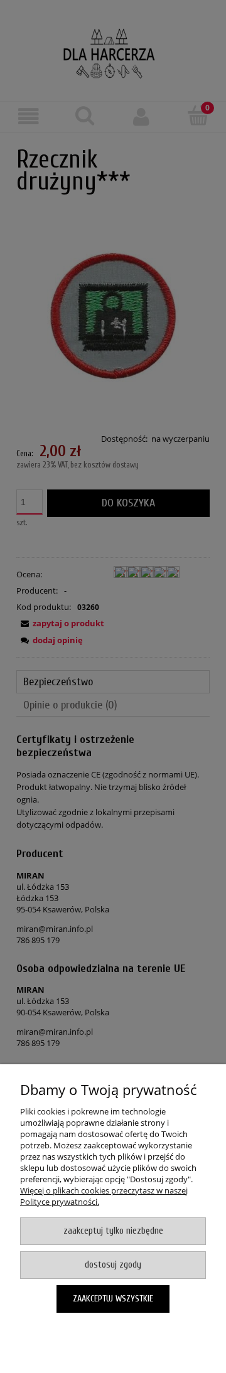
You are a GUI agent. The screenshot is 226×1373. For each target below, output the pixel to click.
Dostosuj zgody (113, 1264)
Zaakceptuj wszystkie (113, 1298)
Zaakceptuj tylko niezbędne (113, 1231)
